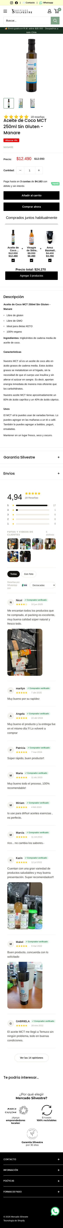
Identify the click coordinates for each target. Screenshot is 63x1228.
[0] (56, 11)
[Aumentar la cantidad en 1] (39, 170)
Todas (13, 574)
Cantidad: (9, 170)
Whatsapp (48, 2)
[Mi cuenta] (49, 11)
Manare (8, 147)
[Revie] (24, 585)
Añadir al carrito (31, 195)
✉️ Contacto (29, 2)
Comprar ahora (31, 206)
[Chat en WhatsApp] (55, 1211)
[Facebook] (16, 2)
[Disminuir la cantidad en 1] (20, 170)
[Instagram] (11, 2)
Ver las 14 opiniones (31, 1057)
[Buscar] (55, 20)
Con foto (28, 574)
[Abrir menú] (5, 11)
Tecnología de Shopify (14, 1220)
